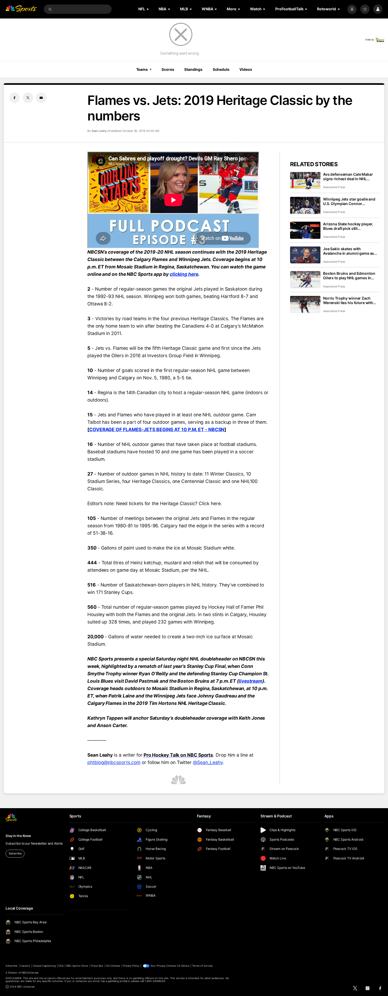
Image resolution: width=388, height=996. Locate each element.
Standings (193, 69)
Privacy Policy (131, 965)
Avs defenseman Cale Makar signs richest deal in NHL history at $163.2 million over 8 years (350, 176)
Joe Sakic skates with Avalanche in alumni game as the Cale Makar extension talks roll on (350, 250)
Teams (142, 69)
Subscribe (15, 853)
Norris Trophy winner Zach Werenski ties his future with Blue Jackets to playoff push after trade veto (348, 300)
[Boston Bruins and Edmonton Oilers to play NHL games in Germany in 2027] (305, 279)
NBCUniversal (30, 972)
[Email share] (41, 97)
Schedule (221, 69)
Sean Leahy (99, 131)
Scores (168, 69)
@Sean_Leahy (208, 762)
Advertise (11, 965)
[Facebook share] (14, 97)
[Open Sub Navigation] (148, 9)
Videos (245, 69)
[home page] (21, 9)
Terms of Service (202, 965)
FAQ (60, 965)
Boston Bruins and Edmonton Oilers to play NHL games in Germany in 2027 (349, 275)
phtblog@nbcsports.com (113, 762)
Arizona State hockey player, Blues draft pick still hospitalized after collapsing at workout (350, 226)
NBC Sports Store (77, 965)
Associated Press (334, 187)
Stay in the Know (18, 836)
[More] (352, 9)
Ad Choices (113, 965)
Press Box (97, 965)
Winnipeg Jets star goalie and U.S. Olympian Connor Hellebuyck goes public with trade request (349, 201)
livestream (250, 681)
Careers (25, 965)
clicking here (184, 274)
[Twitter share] (28, 97)
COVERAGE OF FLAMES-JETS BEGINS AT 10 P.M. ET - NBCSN (156, 429)
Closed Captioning (44, 965)
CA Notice (183, 965)
